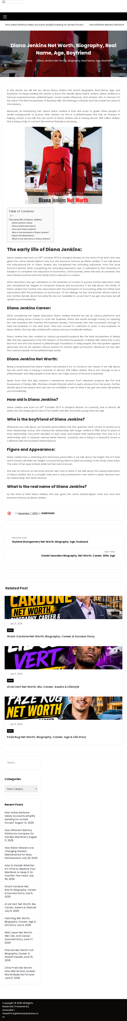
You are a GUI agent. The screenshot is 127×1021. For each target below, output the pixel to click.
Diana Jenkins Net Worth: (24, 226)
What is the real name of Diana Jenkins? (31, 238)
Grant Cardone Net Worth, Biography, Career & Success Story (51, 636)
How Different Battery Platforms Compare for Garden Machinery (19, 833)
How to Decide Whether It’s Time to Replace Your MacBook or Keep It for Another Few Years (20, 870)
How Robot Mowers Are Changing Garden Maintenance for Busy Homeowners (19, 853)
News (10, 630)
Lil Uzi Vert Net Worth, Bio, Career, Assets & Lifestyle (43, 687)
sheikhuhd (48, 513)
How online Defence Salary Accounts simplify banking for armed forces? (44, 24)
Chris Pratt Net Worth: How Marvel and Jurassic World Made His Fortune (20, 971)
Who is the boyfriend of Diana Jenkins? (30, 232)
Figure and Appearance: (23, 235)
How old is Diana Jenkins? (24, 229)
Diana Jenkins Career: (22, 223)
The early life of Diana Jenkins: (25, 219)
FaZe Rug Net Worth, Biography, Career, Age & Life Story (46, 737)
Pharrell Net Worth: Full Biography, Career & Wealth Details (19, 953)
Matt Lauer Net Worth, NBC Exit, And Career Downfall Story (18, 936)
